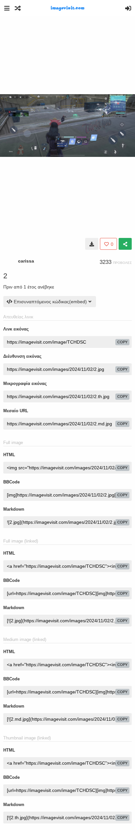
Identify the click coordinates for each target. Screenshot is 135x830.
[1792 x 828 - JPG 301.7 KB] (91, 244)
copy (122, 342)
